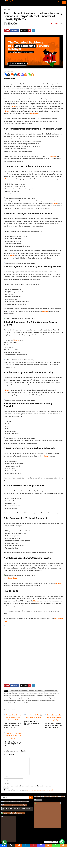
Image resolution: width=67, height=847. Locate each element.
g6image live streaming (18, 693)
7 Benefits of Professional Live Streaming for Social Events (12, 743)
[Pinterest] (18, 74)
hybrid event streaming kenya (52, 693)
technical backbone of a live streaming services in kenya (17, 703)
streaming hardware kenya (32, 700)
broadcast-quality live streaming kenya (18, 690)
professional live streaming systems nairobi (14, 700)
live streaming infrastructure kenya (12, 698)
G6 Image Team (13, 23)
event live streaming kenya (51, 690)
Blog (9, 9)
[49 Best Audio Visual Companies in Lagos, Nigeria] (33, 715)
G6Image (13, 106)
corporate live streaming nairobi (36, 690)
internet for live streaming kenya (11, 695)
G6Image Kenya (35, 113)
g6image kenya (7, 693)
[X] (8, 74)
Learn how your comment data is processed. (40, 790)
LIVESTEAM (64, 2)
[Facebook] (5, 74)
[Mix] (25, 74)
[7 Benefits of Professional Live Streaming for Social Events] (13, 733)
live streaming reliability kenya (29, 698)
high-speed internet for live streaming (34, 693)
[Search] (59, 2)
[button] (62, 842)
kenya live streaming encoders (28, 695)
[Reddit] (12, 74)
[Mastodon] (22, 74)
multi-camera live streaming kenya (46, 698)
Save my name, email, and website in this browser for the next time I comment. (28, 786)
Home (5, 9)
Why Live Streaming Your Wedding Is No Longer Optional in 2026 (12, 725)
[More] (32, 74)
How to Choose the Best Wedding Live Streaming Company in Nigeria (53, 725)
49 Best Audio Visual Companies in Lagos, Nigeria (31, 723)
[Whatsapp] (29, 74)
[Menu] (2, 2)
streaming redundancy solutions (47, 700)
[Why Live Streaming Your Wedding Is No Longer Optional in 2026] (13, 715)
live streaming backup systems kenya (45, 695)
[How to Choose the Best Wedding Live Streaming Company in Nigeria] (54, 715)
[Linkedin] (15, 74)
